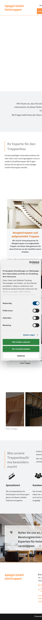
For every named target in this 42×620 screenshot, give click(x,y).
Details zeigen (29, 335)
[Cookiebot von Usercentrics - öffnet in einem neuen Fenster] (29, 262)
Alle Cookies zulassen (21, 342)
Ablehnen (21, 356)
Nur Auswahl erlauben (21, 349)
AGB (40, 601)
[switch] (36, 311)
